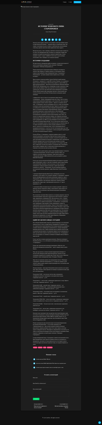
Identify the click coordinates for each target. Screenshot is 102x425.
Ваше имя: (35, 377)
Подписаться (77, 2)
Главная (64, 2)
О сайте (70, 2)
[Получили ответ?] (99, 422)
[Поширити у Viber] (56, 39)
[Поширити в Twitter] (42, 39)
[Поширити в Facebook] (46, 39)
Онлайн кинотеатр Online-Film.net (43, 359)
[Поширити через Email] (59, 39)
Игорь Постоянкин (52, 31)
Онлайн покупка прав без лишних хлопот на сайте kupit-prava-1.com (49, 367)
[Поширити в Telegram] (53, 39)
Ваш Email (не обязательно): (39, 383)
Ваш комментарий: (37, 389)
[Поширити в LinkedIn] (49, 39)
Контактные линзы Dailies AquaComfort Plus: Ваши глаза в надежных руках (51, 363)
